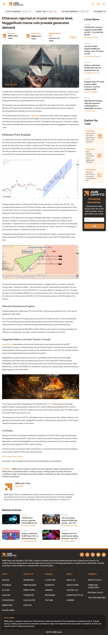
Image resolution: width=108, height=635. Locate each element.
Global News (8, 610)
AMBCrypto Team (13, 37)
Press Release (30, 585)
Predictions (29, 590)
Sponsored (29, 580)
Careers (70, 600)
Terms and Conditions (93, 586)
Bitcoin (87, 98)
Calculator (29, 600)
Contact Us (72, 590)
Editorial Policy (95, 593)
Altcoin (24, 515)
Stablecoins (8, 600)
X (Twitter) (50, 580)
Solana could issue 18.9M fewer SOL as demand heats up (29, 536)
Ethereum (6, 585)
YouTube (49, 600)
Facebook (49, 585)
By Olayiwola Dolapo (70, 525)
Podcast (28, 605)
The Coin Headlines (97, 598)
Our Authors (72, 585)
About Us (70, 580)
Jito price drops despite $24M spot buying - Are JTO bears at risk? (69, 520)
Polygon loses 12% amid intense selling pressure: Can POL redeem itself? (70, 536)
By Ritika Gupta (89, 111)
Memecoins (7, 605)
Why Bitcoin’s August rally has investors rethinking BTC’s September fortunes (93, 104)
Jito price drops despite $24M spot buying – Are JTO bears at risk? (94, 50)
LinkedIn (49, 590)
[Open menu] (4, 4)
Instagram (50, 595)
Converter (29, 595)
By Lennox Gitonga (28, 525)
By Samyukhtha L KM (28, 541)
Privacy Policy (95, 580)
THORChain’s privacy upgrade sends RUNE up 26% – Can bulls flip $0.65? (29, 520)
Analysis (6, 595)
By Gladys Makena (68, 541)
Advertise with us (74, 595)
